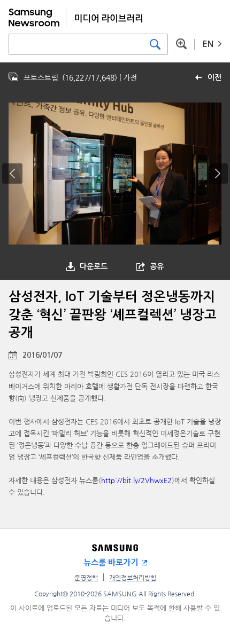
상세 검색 (181, 44)
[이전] (12, 173)
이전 (214, 77)
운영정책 (86, 577)
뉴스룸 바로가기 (110, 562)
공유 (157, 266)
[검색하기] (155, 44)
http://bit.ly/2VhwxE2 (136, 480)
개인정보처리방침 (132, 577)
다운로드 (94, 266)
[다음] (218, 173)
